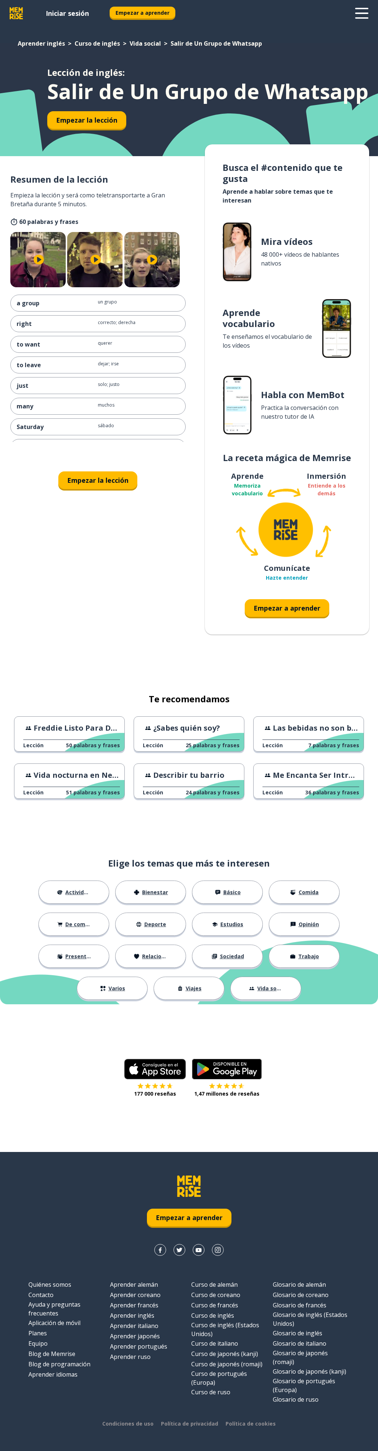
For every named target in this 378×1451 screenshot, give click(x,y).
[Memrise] (16, 13)
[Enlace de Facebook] (160, 1250)
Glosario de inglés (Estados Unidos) (310, 1319)
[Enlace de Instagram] (218, 1250)
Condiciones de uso (128, 1423)
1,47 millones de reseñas (227, 1093)
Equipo (38, 1343)
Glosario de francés (299, 1305)
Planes (37, 1333)
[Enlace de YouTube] (199, 1250)
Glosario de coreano (301, 1295)
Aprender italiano (134, 1326)
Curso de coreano (215, 1295)
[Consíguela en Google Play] (227, 1069)
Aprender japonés (135, 1336)
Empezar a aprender (142, 12)
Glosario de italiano (299, 1343)
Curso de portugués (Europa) (219, 1378)
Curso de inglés (97, 43)
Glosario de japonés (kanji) (309, 1371)
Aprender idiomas (53, 1374)
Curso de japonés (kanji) (224, 1354)
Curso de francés (214, 1305)
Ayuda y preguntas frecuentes (54, 1308)
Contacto (41, 1295)
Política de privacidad (189, 1423)
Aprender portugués (138, 1346)
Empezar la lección (86, 120)
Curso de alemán (214, 1284)
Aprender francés (134, 1305)
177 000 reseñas (155, 1093)
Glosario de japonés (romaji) (300, 1357)
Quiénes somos (49, 1284)
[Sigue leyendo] (362, 13)
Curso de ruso (210, 1392)
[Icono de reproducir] (38, 259)
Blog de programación (59, 1364)
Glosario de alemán (299, 1284)
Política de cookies (251, 1423)
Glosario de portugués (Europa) (304, 1385)
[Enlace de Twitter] (179, 1250)
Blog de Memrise (51, 1354)
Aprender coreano (135, 1295)
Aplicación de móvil (54, 1323)
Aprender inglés (41, 43)
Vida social (145, 43)
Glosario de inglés (297, 1333)
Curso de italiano (214, 1343)
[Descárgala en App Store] (155, 1069)
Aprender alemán (134, 1284)
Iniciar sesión (67, 13)
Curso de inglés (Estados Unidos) (225, 1329)
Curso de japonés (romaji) (226, 1364)
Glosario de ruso (296, 1399)
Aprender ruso (130, 1357)
